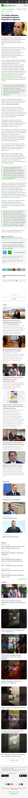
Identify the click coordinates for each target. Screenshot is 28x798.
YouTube (21, 225)
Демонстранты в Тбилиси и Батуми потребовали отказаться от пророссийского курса (12, 379)
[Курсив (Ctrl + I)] (6, 280)
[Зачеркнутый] (12, 280)
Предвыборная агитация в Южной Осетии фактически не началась (12, 350)
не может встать (9, 74)
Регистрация (14, 295)
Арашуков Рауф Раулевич (10, 518)
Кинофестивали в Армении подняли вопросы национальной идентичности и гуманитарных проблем (14, 406)
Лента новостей (9, 11)
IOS (22, 211)
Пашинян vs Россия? (22, 9)
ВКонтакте (5, 224)
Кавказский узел (11, 60)
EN (4, 1)
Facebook (17, 222)
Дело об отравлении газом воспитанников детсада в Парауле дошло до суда (13, 547)
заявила (10, 192)
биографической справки (10, 170)
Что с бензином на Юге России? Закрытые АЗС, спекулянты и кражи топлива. (13, 755)
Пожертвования (23, 773)
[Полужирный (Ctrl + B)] (4, 280)
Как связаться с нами (12, 773)
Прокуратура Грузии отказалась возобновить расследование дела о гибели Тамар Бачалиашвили (12, 322)
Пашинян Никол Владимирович (11, 499)
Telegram (15, 217)
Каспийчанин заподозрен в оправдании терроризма (12, 553)
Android (19, 211)
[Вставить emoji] (16, 280)
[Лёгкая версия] (7, 1)
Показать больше (14, 760)
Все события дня (22, 579)
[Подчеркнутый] (9, 280)
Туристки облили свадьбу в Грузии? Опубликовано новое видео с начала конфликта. (11, 656)
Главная (3, 11)
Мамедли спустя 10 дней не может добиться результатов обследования (12, 465)
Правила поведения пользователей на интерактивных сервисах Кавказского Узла (14, 789)
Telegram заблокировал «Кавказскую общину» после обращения (11, 682)
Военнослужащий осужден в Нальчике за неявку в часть (12, 576)
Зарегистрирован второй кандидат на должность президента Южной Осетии (13, 443)
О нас (2, 773)
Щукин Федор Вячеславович (11, 537)
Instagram (22, 222)
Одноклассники (13, 224)
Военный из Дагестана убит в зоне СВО (12, 570)
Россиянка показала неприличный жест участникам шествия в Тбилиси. (12, 732)
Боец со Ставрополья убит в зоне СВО (12, 565)
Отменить (14, 298)
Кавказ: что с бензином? (8, 9)
